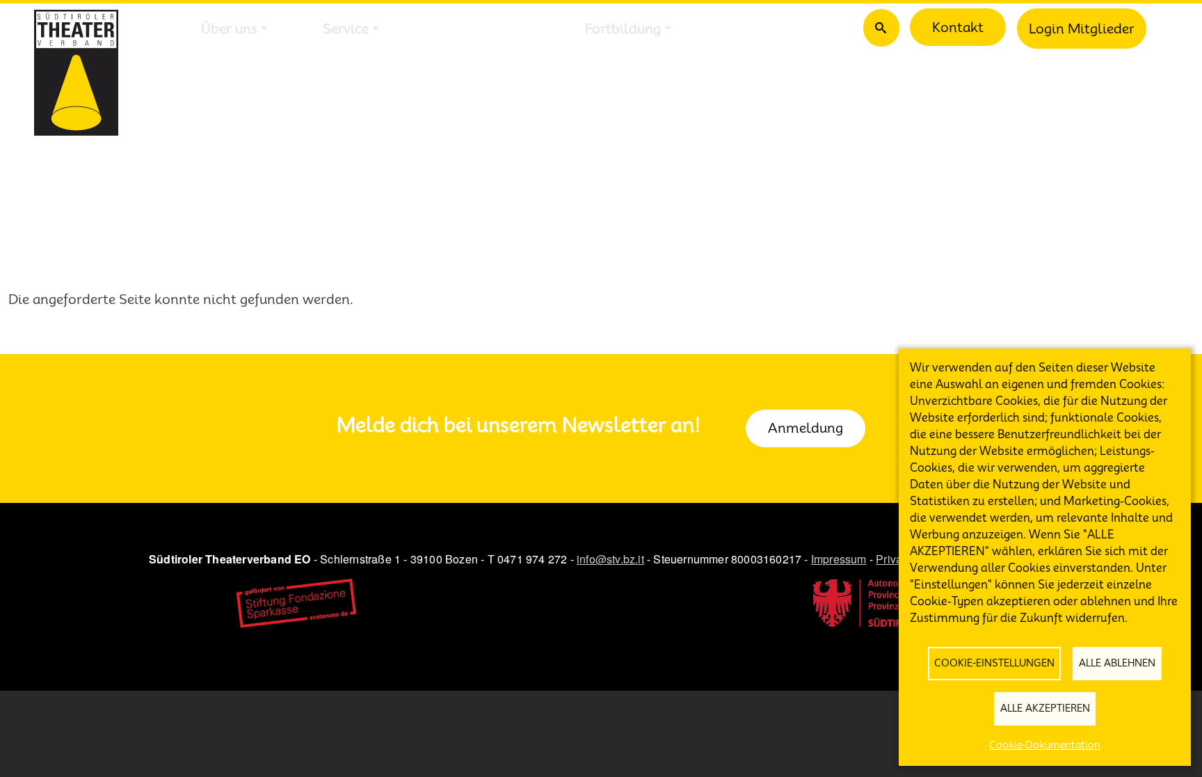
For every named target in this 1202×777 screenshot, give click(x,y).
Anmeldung (805, 427)
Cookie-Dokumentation (1044, 745)
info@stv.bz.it (610, 559)
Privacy (894, 559)
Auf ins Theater (481, 28)
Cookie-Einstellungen (994, 662)
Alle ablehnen (1117, 662)
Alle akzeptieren (1045, 708)
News (743, 28)
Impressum (839, 559)
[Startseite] (76, 73)
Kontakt (958, 27)
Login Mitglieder (1082, 28)
